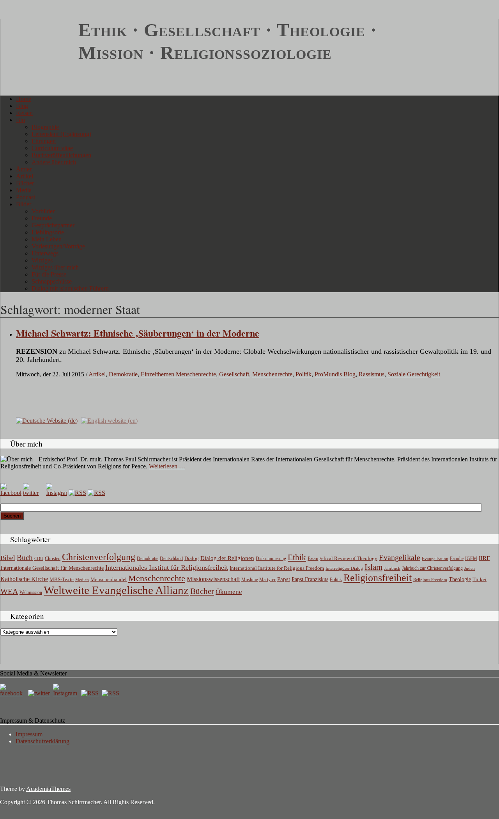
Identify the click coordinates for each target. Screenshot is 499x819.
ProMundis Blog (335, 374)
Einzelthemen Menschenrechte (178, 374)
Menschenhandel (108, 579)
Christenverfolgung (98, 557)
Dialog (191, 558)
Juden (469, 568)
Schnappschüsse (52, 281)
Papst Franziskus (310, 579)
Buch (25, 557)
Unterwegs (45, 253)
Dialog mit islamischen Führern (70, 288)
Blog (22, 106)
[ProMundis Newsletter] (77, 492)
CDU (38, 558)
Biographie (45, 127)
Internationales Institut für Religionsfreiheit (166, 567)
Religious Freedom (430, 579)
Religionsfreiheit (377, 577)
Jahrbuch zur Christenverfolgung (432, 568)
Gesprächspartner (53, 225)
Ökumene (229, 592)
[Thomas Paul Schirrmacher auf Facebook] (10, 492)
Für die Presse (49, 274)
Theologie (460, 579)
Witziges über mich (55, 267)
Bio (20, 120)
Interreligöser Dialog (344, 568)
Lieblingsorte (48, 232)
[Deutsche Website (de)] (47, 420)
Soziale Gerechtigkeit (414, 374)
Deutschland (171, 558)
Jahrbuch (392, 568)
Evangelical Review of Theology (342, 558)
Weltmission (30, 592)
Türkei (479, 579)
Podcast (25, 197)
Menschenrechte (272, 374)
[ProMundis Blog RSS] (96, 492)
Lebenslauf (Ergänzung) (61, 134)
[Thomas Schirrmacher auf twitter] (39, 693)
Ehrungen (44, 141)
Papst (283, 579)
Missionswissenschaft (213, 579)
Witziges (42, 260)
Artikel (24, 176)
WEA (9, 591)
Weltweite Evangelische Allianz (116, 590)
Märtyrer (267, 579)
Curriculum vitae (52, 148)
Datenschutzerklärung (42, 741)
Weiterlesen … (167, 466)
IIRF (484, 558)
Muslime (249, 579)
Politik (303, 374)
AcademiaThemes (48, 788)
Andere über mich (54, 162)
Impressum (29, 734)
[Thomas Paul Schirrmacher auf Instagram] (56, 492)
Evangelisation (435, 558)
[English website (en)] (109, 420)
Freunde (42, 218)
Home (23, 99)
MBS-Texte (62, 579)
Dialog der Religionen (227, 558)
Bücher (25, 183)
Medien (82, 579)
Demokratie (123, 374)
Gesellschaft (234, 374)
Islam (373, 567)
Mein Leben (47, 239)
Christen (52, 558)
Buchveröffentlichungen (61, 155)
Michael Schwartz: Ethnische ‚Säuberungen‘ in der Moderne (137, 333)
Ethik (297, 557)
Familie (457, 558)
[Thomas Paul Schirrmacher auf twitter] (33, 492)
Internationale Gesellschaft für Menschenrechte (52, 568)
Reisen (24, 113)
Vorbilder (43, 211)
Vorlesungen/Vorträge (58, 246)
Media (24, 190)
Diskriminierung (271, 558)
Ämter (24, 169)
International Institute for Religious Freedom (277, 568)
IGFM (471, 558)
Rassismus (371, 374)
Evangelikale (399, 557)
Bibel (7, 558)
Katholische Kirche (24, 579)
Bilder (23, 204)
